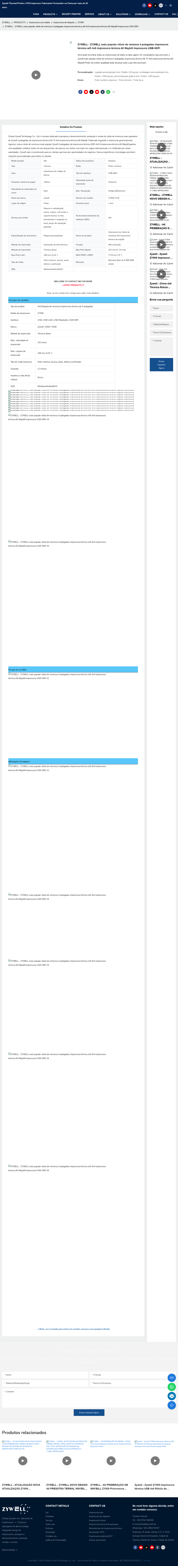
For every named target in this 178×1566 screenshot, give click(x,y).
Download (50, 1532)
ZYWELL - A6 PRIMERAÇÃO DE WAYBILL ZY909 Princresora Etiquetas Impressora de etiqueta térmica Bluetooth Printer (160, 226)
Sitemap (146, 1560)
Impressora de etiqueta (63, 22)
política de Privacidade (56, 1540)
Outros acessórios (97, 1540)
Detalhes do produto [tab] (71, 127)
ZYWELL (6, 22)
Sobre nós (50, 1524)
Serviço (49, 1520)
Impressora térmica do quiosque (103, 1524)
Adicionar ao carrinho (164, 167)
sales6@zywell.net (147, 1524)
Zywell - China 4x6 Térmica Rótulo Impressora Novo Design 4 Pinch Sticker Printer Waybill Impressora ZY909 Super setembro (161, 285)
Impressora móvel (97, 1520)
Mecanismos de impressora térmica (105, 1528)
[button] (177, 14)
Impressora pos (96, 1512)
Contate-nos (51, 1536)
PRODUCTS (20, 22)
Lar (47, 1512)
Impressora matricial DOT (101, 1536)
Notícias (49, 1528)
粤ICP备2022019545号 (130, 1560)
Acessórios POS (96, 1532)
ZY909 (81, 22)
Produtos (50, 1516)
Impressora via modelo (39, 22)
